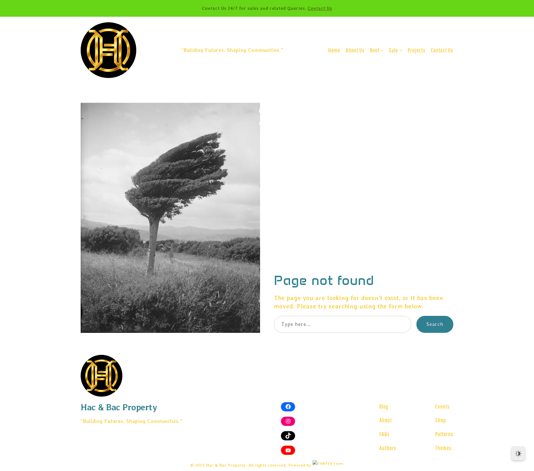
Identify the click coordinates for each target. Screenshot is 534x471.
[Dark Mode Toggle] (518, 453)
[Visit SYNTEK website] (328, 462)
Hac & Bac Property (119, 407)
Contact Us (320, 8)
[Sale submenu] (400, 50)
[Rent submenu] (382, 50)
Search (434, 324)
